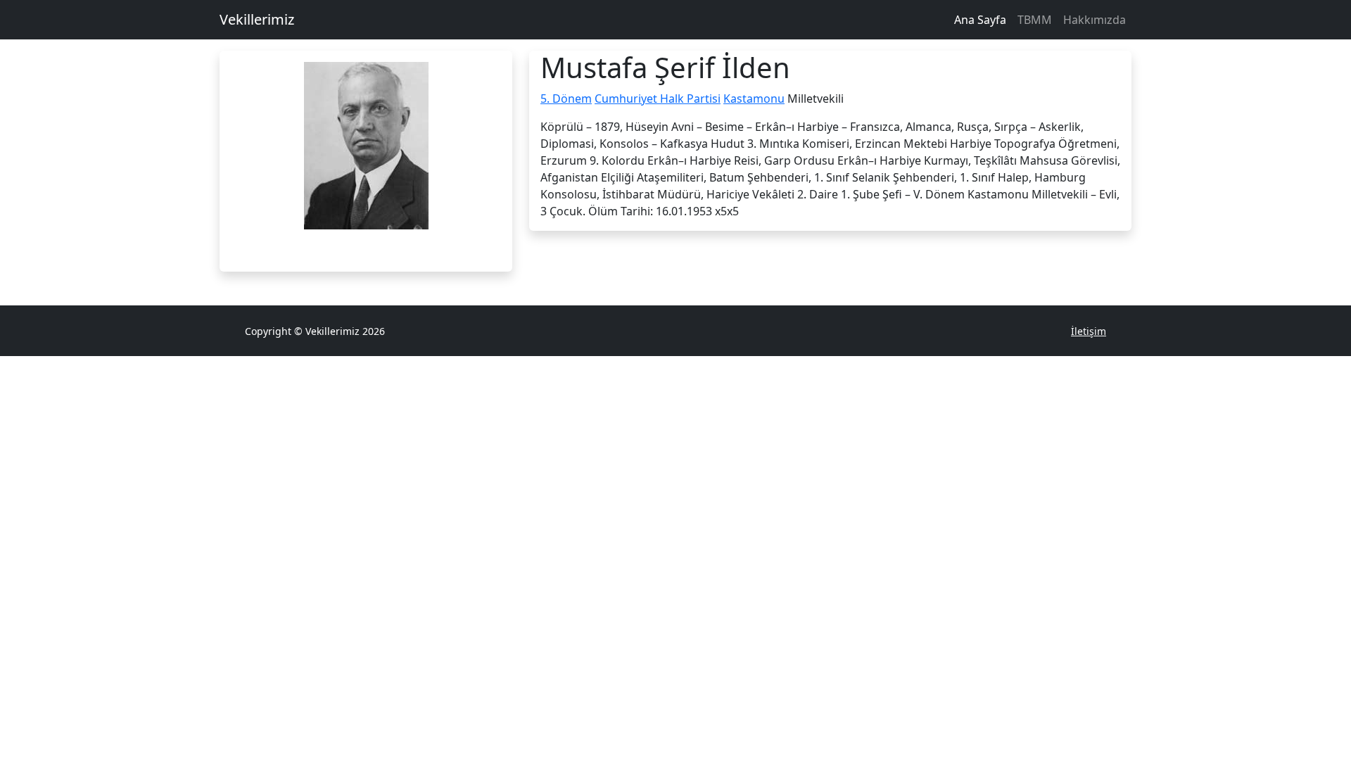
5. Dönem (566, 98)
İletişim (1088, 331)
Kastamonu (754, 98)
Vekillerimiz (257, 19)
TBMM (1034, 19)
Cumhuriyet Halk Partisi (658, 98)
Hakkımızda (1094, 19)
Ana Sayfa (980, 19)
